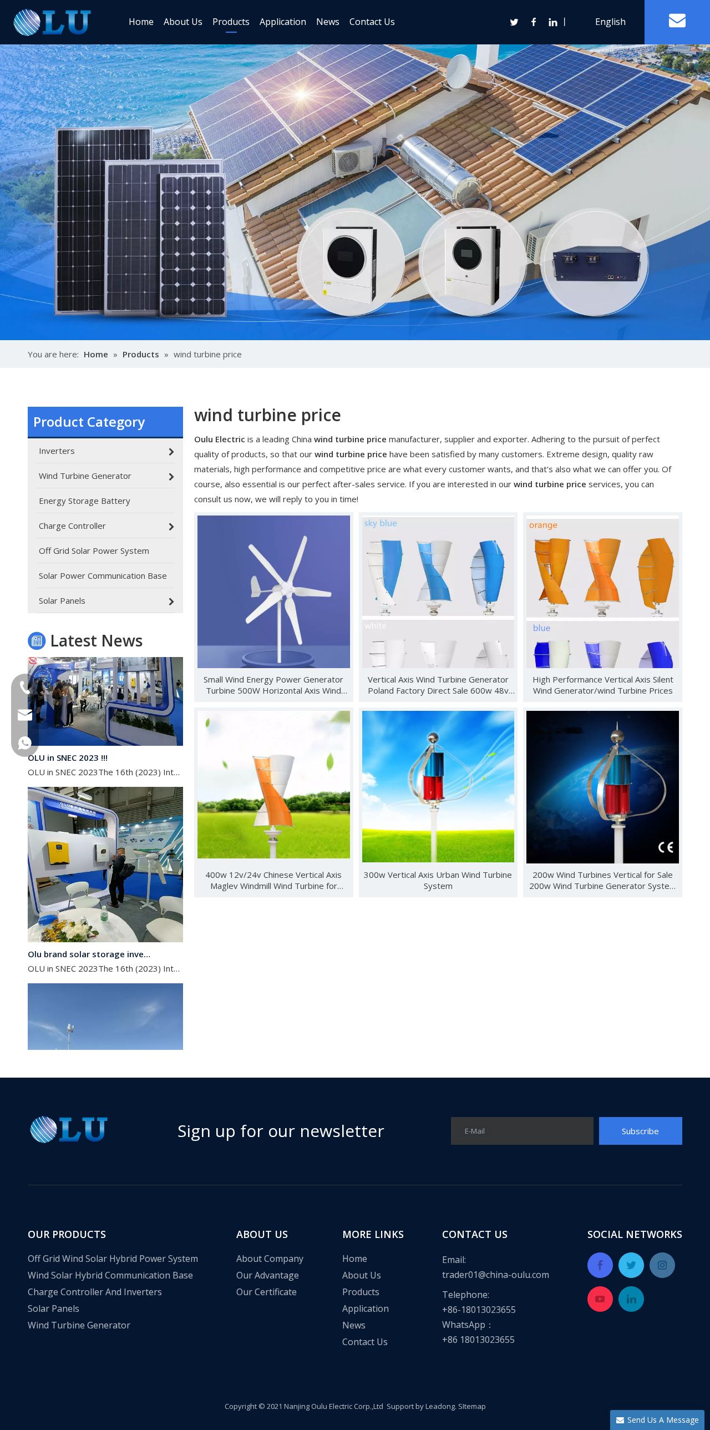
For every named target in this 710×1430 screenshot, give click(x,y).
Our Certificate (266, 1292)
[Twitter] (514, 22)
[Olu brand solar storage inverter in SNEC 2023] (105, 924)
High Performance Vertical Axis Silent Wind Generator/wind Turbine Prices (602, 685)
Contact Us (372, 22)
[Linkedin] (552, 22)
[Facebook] (534, 22)
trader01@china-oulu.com (495, 1275)
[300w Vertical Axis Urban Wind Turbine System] (438, 785)
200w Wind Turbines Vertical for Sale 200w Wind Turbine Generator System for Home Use (603, 880)
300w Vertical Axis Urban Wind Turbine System (438, 880)
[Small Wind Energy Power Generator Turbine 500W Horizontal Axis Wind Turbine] (273, 591)
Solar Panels (53, 1308)
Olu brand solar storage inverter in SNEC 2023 (90, 939)
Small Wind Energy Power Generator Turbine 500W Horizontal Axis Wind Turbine (273, 685)
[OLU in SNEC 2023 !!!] (105, 728)
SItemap (472, 1406)
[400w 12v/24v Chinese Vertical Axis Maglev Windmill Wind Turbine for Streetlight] (273, 783)
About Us (183, 22)
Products (231, 22)
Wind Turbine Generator (79, 1325)
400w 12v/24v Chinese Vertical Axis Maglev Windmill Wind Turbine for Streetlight (273, 880)
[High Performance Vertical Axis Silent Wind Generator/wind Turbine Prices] (602, 617)
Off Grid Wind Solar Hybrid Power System (113, 1258)
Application (283, 22)
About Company (269, 1258)
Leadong (440, 1406)
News (327, 22)
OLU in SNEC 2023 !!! (68, 743)
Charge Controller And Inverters (95, 1292)
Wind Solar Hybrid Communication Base (110, 1275)
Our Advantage (267, 1275)
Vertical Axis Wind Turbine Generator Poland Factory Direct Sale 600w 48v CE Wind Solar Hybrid (438, 685)
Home (141, 22)
